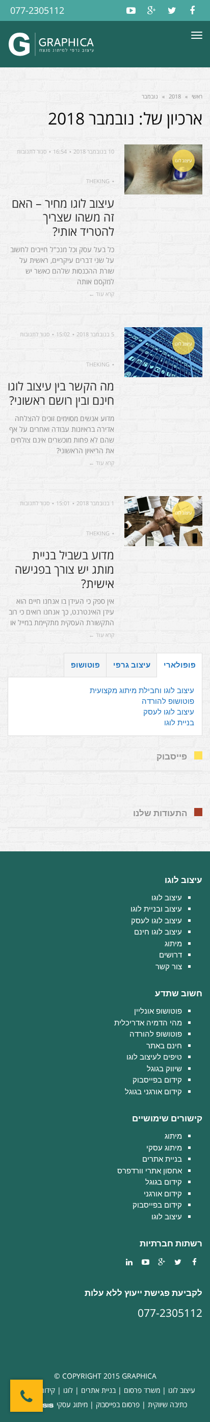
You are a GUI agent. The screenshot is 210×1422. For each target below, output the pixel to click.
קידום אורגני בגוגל (153, 1091)
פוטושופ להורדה (168, 701)
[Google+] (151, 11)
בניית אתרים (162, 1159)
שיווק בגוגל (164, 1068)
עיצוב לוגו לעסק (168, 712)
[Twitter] (172, 11)
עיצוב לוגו (166, 897)
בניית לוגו (179, 722)
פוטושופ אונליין (158, 1011)
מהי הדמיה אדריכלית (148, 1022)
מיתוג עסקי (164, 1148)
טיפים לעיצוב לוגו (154, 1057)
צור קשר (168, 966)
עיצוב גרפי (131, 665)
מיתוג (173, 943)
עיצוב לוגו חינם (158, 932)
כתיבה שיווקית (167, 1404)
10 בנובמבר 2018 (93, 151)
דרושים (170, 955)
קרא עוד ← (101, 294)
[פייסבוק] (192, 11)
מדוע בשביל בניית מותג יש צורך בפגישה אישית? (64, 569)
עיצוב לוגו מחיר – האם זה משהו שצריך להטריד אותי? (63, 217)
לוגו (68, 1390)
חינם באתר (164, 1045)
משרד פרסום (142, 1390)
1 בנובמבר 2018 (95, 503)
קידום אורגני (163, 1193)
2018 (175, 96)
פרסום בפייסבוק (118, 1404)
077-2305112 (37, 10)
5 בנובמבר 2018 (95, 334)
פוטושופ (85, 665)
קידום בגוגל (163, 1182)
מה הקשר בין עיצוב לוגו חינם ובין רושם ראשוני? (61, 393)
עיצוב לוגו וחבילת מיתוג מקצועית (142, 690)
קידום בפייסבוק (157, 1080)
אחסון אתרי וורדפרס (149, 1170)
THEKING (98, 181)
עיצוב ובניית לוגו (156, 909)
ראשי (197, 96)
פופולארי (180, 665)
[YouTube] (131, 11)
